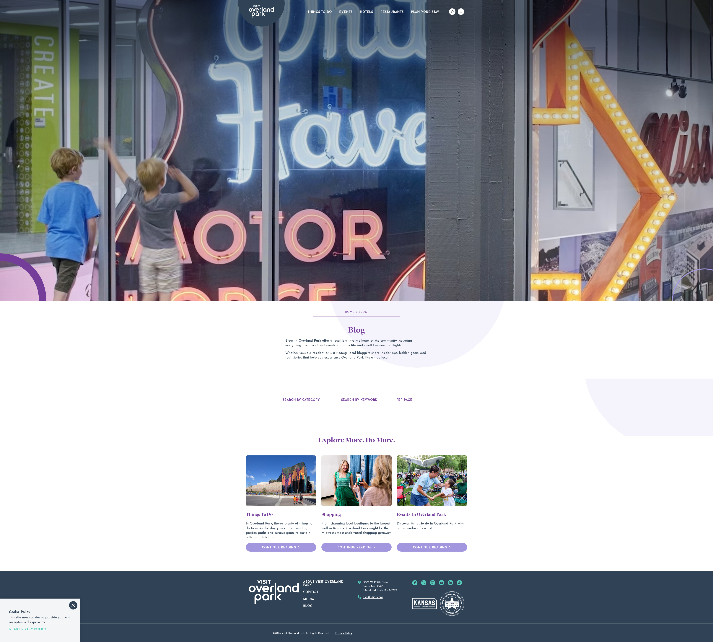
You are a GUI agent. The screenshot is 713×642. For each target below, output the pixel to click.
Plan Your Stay (425, 11)
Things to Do (320, 11)
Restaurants (392, 11)
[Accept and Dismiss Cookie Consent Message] (73, 605)
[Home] (261, 11)
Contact (311, 591)
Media (308, 598)
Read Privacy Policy (28, 629)
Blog (307, 605)
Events (345, 11)
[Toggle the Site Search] (452, 11)
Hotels (366, 11)
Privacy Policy (343, 633)
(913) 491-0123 (373, 596)
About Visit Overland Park (323, 583)
